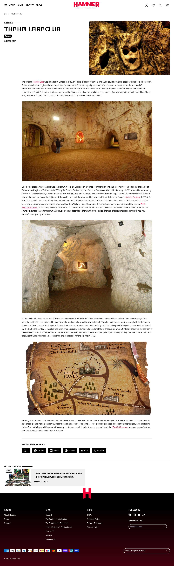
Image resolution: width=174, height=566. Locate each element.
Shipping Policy (93, 519)
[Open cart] (167, 5)
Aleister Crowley (133, 197)
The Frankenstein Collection (57, 523)
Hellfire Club (38, 82)
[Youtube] (139, 515)
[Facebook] (130, 515)
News (6, 519)
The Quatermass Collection (56, 519)
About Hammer (10, 515)
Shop (20, 5)
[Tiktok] (143, 515)
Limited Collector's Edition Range (59, 527)
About (29, 5)
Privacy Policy (92, 527)
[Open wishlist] (153, 5)
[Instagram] (134, 515)
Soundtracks (51, 539)
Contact (7, 523)
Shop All (49, 515)
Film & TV (50, 531)
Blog (39, 5)
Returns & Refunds (94, 523)
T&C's (89, 515)
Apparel (49, 535)
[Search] (160, 5)
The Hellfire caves (120, 427)
